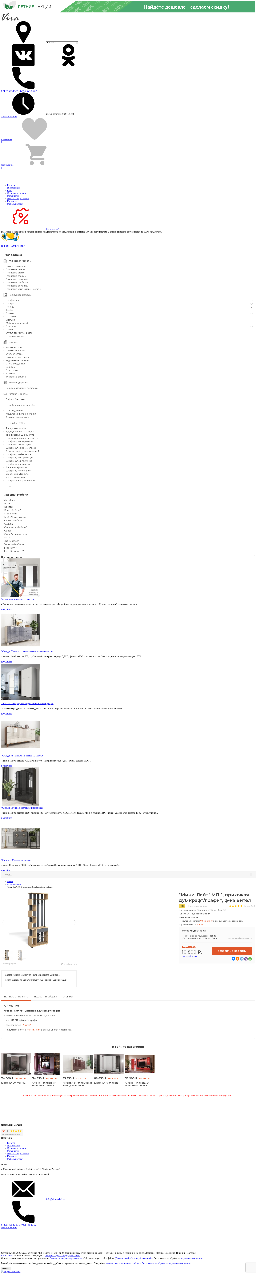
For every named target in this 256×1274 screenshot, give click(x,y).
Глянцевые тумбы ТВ (17, 282)
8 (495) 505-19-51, (10, 91)
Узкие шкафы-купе (16, 477)
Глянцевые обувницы (17, 285)
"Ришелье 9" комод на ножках (16, 860)
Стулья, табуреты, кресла (19, 333)
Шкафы (10, 303)
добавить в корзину (231, 951)
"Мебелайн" (10, 513)
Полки (9, 329)
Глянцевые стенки (15, 272)
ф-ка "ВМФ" (10, 547)
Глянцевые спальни (16, 276)
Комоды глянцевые (16, 266)
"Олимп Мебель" (13, 520)
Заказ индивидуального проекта (17, 599)
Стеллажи (11, 326)
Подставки (12, 370)
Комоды (10, 306)
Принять (6, 1268)
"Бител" (8, 503)
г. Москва (51, 43)
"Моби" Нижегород (15, 517)
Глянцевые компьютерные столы (23, 289)
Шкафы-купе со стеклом (19, 470)
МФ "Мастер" (11, 540)
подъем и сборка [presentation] (45, 996)
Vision (7, 537)
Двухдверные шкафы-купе (20, 431)
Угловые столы (14, 347)
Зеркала (10, 367)
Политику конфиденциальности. (66, 1258)
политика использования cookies (122, 1263)
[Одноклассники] (237, 959)
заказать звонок (9, 116)
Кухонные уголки (15, 336)
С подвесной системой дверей (22, 451)
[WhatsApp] (250, 959)
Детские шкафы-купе (17, 417)
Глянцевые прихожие (17, 279)
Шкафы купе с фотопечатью (21, 480)
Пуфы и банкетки (15, 399)
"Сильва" (8, 523)
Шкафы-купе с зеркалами (19, 441)
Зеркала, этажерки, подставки (22, 388)
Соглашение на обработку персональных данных (166, 1263)
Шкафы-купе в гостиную (19, 461)
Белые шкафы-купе (16, 467)
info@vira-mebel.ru (55, 1199)
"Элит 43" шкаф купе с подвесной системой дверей (27, 703)
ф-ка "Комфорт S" (14, 551)
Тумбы (9, 310)
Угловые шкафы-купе (17, 474)
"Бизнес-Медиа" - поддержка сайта (62, 1255)
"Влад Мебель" (12, 510)
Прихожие (11, 316)
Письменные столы (16, 350)
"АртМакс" (10, 500)
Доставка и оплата (16, 193)
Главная (11, 185)
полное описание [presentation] (16, 996)
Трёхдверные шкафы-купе (20, 435)
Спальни (10, 319)
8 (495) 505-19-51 (9, 1224)
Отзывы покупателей (18, 198)
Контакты (12, 201)
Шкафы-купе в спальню (18, 464)
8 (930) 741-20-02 (28, 91)
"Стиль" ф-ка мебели (15, 534)
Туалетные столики (16, 376)
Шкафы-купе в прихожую (19, 457)
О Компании (13, 188)
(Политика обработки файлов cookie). (134, 1258)
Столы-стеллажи (14, 354)
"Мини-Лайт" (206, 921)
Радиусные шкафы (16, 428)
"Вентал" (8, 506)
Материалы (13, 196)
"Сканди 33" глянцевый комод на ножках (22, 755)
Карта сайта (7, 1255)
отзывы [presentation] (68, 996)
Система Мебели (14, 544)
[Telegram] (242, 959)
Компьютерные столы (17, 357)
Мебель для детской (17, 323)
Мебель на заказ (15, 204)
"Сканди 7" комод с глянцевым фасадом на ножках (27, 651)
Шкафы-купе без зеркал (19, 454)
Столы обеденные (15, 363)
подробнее (6, 609)
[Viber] (246, 959)
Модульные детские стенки (21, 413)
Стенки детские (14, 410)
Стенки (10, 313)
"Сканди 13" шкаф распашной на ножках (22, 808)
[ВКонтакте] (233, 959)
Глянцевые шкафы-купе (18, 444)
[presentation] (3, 922)
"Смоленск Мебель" (15, 527)
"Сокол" (8, 530)
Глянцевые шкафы (15, 269)
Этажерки (11, 373)
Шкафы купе (13, 300)
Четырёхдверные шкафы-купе (22, 438)
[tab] (16, 997)
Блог (9, 190)
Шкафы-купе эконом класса (21, 448)
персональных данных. (192, 1258)
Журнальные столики (17, 360)
